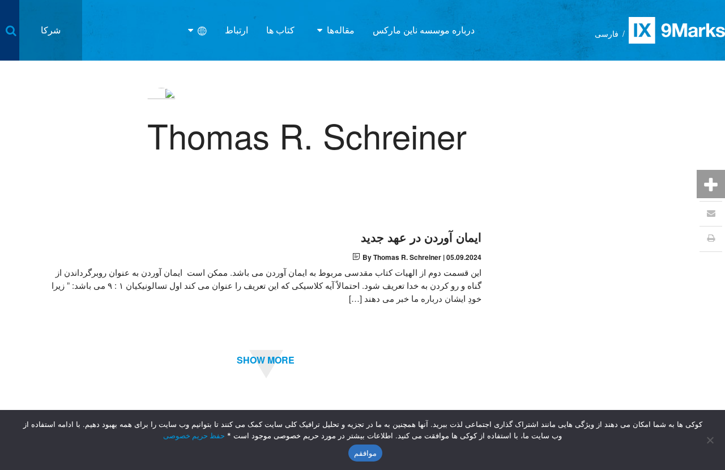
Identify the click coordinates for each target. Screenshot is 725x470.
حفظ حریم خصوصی (194, 435)
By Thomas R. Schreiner (401, 257)
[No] (711, 440)
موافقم (365, 453)
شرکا (51, 29)
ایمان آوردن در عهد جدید (421, 236)
